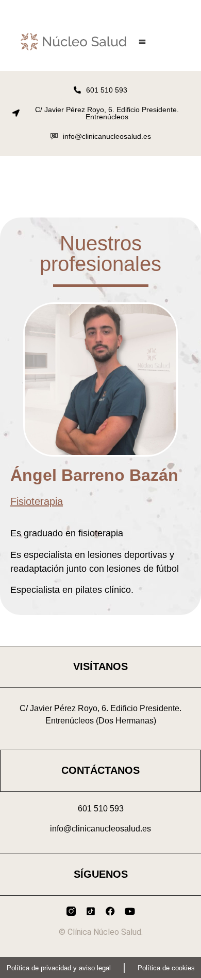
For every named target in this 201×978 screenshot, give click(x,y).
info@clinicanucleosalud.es (100, 828)
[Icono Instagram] (71, 911)
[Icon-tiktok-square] (90, 911)
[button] (142, 42)
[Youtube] (130, 911)
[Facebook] (110, 911)
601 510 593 (101, 808)
